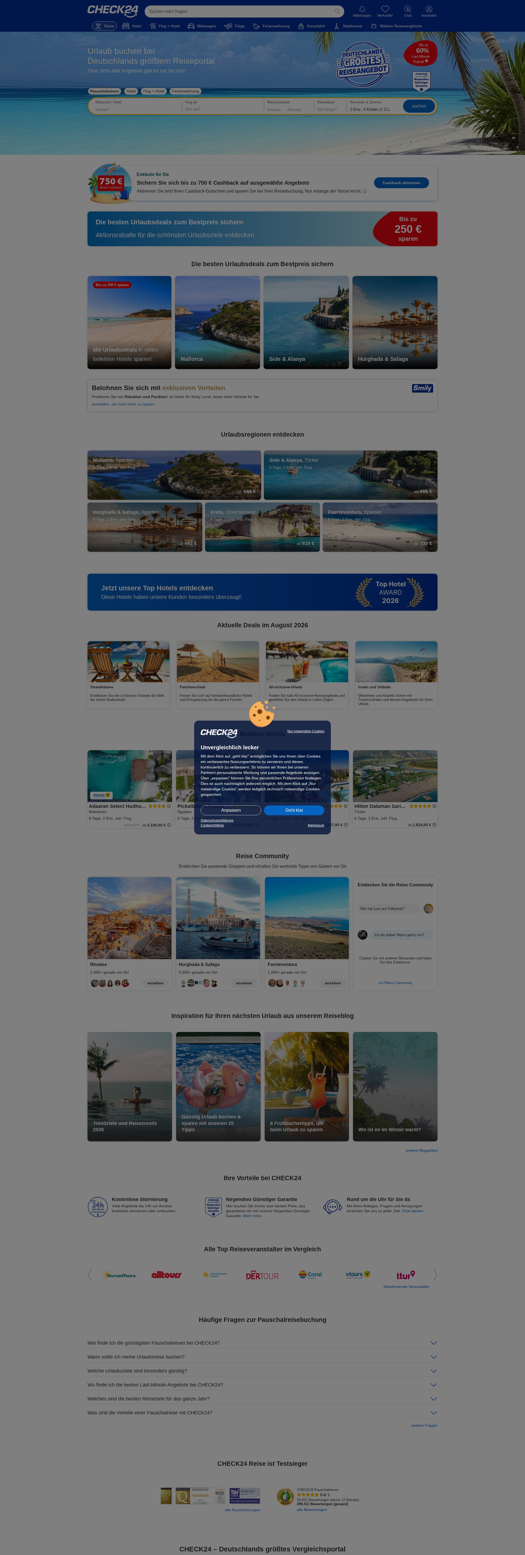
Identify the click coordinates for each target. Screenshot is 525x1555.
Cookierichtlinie (212, 825)
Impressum (316, 825)
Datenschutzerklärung (217, 820)
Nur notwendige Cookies (305, 731)
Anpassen (231, 810)
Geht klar (294, 810)
